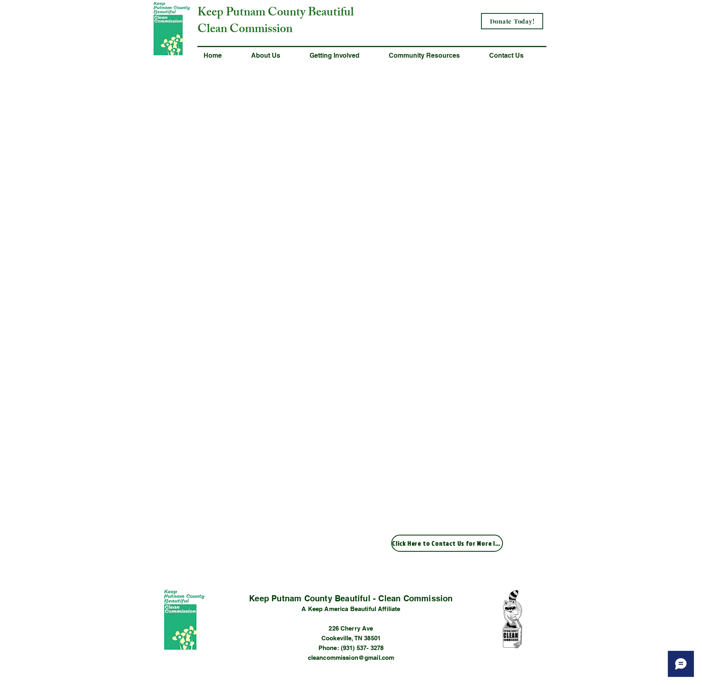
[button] (274, 56)
